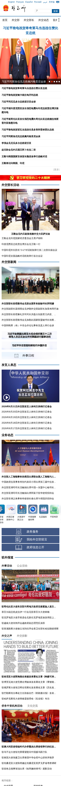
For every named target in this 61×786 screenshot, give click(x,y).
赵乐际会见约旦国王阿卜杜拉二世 (19, 149)
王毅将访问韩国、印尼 (13, 163)
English (11, 2)
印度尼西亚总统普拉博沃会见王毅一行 (21, 244)
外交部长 (29, 20)
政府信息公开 (35, 547)
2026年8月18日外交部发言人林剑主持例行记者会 (27, 422)
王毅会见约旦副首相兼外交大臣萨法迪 (30, 233)
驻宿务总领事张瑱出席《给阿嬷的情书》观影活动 (27, 768)
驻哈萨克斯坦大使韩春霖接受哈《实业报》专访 (25, 698)
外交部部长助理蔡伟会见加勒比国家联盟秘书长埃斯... (29, 320)
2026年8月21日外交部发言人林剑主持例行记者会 (27, 406)
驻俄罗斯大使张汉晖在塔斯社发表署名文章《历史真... (29, 687)
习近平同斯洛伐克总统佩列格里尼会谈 (24, 81)
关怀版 (52, 2)
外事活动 (7, 565)
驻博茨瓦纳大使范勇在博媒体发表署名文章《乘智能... (29, 682)
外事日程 (28, 355)
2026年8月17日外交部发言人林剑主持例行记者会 (27, 428)
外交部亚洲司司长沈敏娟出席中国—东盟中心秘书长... (29, 487)
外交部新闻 (9, 262)
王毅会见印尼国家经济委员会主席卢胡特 (22, 238)
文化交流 (32, 705)
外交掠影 (22, 635)
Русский (37, 2)
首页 (4, 20)
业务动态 (7, 435)
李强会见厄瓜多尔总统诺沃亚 (16, 143)
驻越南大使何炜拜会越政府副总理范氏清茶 (23, 623)
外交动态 (43, 20)
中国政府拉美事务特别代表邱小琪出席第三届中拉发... (29, 482)
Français (20, 2)
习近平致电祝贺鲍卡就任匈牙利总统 (31, 28)
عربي (45, 2)
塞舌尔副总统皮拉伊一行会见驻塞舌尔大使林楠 (25, 612)
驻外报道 (7, 557)
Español (29, 2)
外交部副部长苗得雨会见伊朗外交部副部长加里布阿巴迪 (30, 308)
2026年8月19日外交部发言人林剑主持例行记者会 (27, 417)
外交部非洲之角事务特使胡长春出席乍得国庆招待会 (28, 498)
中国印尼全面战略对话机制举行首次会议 (22, 256)
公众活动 (22, 565)
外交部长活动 (10, 185)
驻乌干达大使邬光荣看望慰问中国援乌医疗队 (24, 752)
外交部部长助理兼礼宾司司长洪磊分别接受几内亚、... (29, 314)
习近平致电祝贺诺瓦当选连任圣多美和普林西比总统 (28, 129)
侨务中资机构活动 (12, 705)
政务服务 (32, 531)
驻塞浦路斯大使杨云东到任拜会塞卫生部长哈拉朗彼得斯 (30, 628)
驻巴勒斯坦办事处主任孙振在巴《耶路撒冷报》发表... (29, 693)
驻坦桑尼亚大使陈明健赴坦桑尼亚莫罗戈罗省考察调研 (29, 763)
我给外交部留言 (37, 539)
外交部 (16, 20)
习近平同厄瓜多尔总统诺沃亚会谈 (19, 101)
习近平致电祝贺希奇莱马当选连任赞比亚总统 (24, 88)
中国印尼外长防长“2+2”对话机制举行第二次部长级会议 (29, 250)
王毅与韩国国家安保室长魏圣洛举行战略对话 (24, 156)
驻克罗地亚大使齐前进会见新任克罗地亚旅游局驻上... (29, 617)
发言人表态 (9, 364)
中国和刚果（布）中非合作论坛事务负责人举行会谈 (28, 325)
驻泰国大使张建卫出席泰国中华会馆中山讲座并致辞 (28, 757)
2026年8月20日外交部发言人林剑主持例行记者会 (27, 411)
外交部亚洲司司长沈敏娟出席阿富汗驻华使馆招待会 (28, 493)
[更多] (56, 169)
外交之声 (7, 635)
